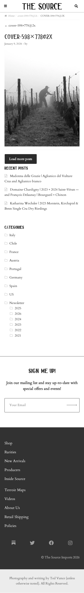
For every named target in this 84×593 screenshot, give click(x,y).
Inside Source (14, 478)
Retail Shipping (16, 516)
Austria (14, 260)
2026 (18, 313)
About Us (12, 507)
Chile (13, 243)
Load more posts (20, 159)
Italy (12, 235)
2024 (18, 319)
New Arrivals (14, 461)
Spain (13, 286)
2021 (18, 335)
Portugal (15, 269)
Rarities (10, 452)
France (14, 252)
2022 (18, 330)
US (11, 294)
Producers (12, 469)
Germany (15, 277)
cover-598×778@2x (19, 25)
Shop (8, 443)
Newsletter (16, 303)
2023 (18, 324)
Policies (10, 525)
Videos (9, 498)
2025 (18, 308)
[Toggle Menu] (5, 6)
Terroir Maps (14, 490)
